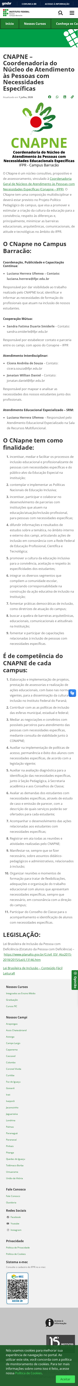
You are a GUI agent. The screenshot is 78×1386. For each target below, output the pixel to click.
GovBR (6, 3)
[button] (72, 97)
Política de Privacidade (18, 1247)
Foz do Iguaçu (13, 1081)
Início (9, 24)
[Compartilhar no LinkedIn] (65, 97)
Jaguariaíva (12, 1114)
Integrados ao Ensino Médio (20, 993)
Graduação (12, 999)
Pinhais (10, 1146)
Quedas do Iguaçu (15, 1159)
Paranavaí (11, 1139)
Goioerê (10, 1088)
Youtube (15, 1223)
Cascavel (11, 1056)
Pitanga (10, 1152)
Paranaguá (12, 1133)
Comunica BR (29, 4)
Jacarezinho (12, 1107)
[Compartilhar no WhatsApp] (57, 97)
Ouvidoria (11, 1202)
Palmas (10, 1126)
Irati (8, 1094)
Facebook (16, 1217)
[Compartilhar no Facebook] (50, 97)
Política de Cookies (16, 1254)
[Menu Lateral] (72, 13)
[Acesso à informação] (56, 1323)
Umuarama (12, 1171)
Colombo (11, 1062)
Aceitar (65, 1379)
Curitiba (10, 1075)
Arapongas (12, 1023)
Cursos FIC (11, 1006)
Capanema (12, 1049)
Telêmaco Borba (14, 1165)
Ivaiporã (10, 1101)
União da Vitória (14, 1178)
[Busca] (60, 13)
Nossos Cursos (35, 24)
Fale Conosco (13, 1196)
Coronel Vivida (13, 1068)
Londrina (10, 1120)
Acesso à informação (57, 4)
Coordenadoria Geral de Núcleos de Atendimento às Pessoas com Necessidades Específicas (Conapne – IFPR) (39, 184)
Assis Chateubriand (16, 1030)
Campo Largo (13, 1043)
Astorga (10, 1036)
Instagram (16, 1230)
